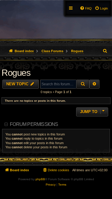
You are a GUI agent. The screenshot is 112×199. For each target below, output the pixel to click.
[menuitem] (101, 8)
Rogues (15, 73)
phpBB (40, 179)
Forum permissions (34, 124)
